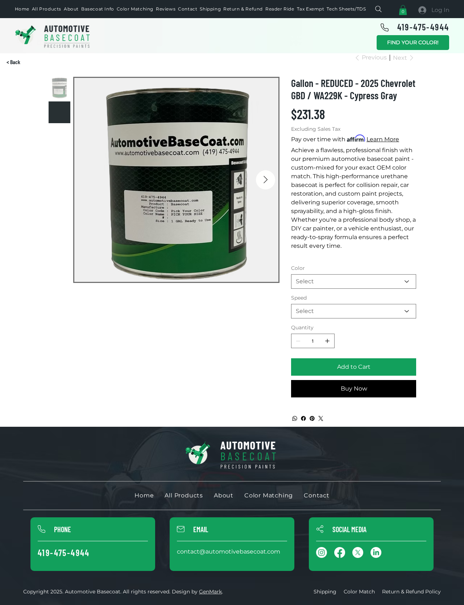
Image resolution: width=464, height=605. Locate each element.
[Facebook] (303, 418)
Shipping (325, 591)
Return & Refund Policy (411, 591)
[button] (403, 10)
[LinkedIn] (375, 552)
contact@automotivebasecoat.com (228, 551)
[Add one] (327, 341)
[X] (357, 552)
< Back (13, 61)
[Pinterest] (312, 418)
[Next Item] (265, 179)
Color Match (359, 591)
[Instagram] (321, 552)
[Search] (378, 9)
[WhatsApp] (294, 418)
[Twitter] (320, 418)
